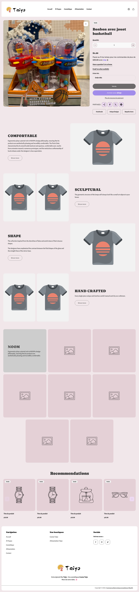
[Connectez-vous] (129, 9)
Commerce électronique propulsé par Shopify (119, 588)
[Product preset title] (19, 495)
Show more (15, 158)
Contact (8, 553)
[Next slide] (132, 499)
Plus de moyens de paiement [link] (114, 98)
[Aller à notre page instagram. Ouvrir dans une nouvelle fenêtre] (101, 542)
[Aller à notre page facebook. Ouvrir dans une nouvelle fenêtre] (95, 542)
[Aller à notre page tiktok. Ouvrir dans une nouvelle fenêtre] (108, 542)
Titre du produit (9, 514)
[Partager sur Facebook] (110, 104)
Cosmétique (10, 545)
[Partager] (104, 104)
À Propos (9, 541)
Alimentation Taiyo (56, 541)
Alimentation (10, 549)
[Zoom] (86, 24)
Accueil (8, 537)
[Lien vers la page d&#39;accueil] (69, 567)
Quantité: (96, 40)
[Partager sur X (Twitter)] (115, 104)
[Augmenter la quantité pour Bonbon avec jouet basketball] (133, 45)
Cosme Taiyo (54, 537)
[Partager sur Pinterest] (121, 104)
